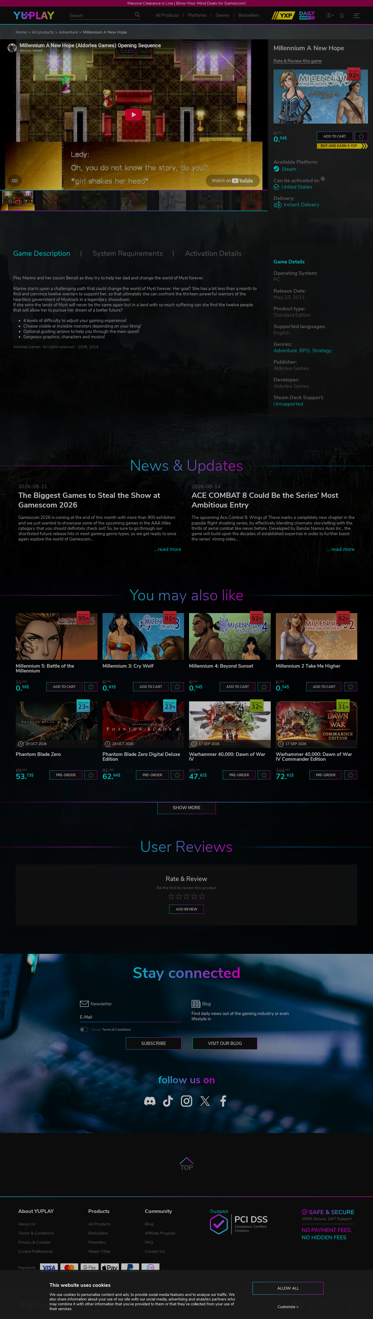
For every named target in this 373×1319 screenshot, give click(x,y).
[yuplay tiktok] (168, 1101)
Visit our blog (225, 1043)
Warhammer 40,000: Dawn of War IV (227, 757)
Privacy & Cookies (34, 1242)
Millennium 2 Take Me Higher (308, 666)
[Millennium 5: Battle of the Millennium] (56, 636)
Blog (149, 1224)
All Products (99, 1224)
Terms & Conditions (116, 1029)
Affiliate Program (160, 1233)
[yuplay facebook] (223, 1101)
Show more (186, 808)
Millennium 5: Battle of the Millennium (45, 668)
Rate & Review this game (298, 60)
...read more (167, 549)
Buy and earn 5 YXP (339, 146)
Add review (186, 909)
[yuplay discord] (150, 1101)
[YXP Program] (283, 15)
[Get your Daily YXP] (307, 15)
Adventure (68, 32)
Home (21, 32)
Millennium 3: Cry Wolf (128, 666)
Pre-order (66, 775)
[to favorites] (361, 136)
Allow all (288, 1288)
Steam (289, 169)
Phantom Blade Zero (38, 754)
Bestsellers (98, 1233)
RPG (304, 350)
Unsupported (288, 403)
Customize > (288, 1306)
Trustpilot (219, 1211)
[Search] (137, 14)
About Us (27, 1224)
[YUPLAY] (34, 15)
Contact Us (155, 1251)
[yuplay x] (205, 1101)
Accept (111, 1029)
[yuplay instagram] (186, 1101)
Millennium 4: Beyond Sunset (221, 666)
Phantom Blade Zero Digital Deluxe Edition (141, 757)
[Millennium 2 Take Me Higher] (317, 636)
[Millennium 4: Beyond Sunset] (230, 636)
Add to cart (335, 136)
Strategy (322, 350)
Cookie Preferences (35, 1251)
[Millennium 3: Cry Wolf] (143, 636)
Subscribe (153, 1043)
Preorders (97, 1242)
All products (43, 32)
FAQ (149, 1242)
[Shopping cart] (341, 15)
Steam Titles (99, 1251)
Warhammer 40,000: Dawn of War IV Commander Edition (314, 757)
